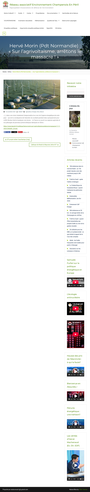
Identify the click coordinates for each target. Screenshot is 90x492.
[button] (75, 371)
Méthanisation (39, 20)
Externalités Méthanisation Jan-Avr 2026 (74, 198)
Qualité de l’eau (52, 20)
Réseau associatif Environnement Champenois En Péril (44, 4)
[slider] (74, 374)
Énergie (34, 111)
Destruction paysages (69, 20)
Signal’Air (50, 28)
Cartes (29, 13)
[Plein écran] (82, 285)
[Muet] (80, 285)
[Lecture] (69, 285)
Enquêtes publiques (10, 28)
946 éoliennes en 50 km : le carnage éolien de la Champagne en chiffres (75, 213)
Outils (20, 13)
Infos (38, 111)
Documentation (52, 13)
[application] (75, 282)
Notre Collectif (9, 13)
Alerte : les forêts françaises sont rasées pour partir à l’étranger (75, 243)
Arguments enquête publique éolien (32, 28)
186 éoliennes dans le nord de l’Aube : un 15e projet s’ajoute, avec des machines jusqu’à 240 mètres (75, 171)
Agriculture (29, 111)
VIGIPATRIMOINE (10, 20)
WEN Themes (83, 489)
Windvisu (58, 28)
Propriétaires (40, 13)
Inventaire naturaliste (25, 20)
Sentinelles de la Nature (70, 13)
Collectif (20, 111)
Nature (42, 111)
